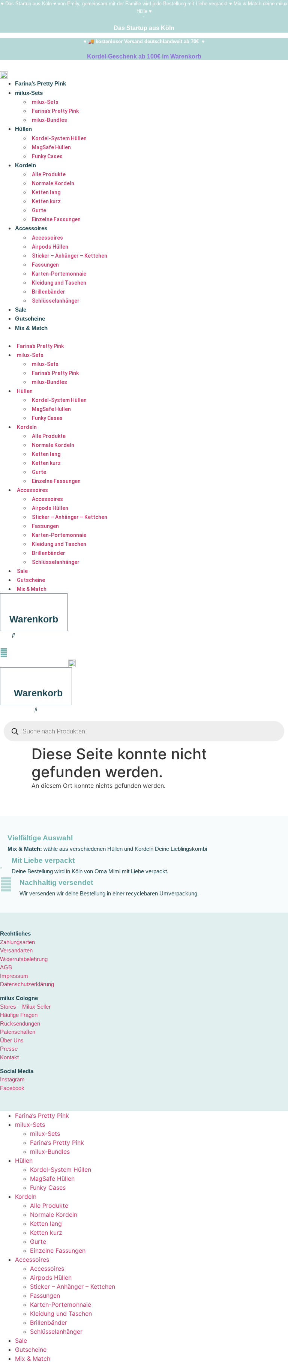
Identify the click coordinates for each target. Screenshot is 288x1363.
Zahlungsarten (17, 942)
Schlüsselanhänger (56, 301)
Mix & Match (31, 328)
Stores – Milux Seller (25, 1006)
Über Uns (12, 1040)
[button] (108, 336)
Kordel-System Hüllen (59, 138)
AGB (6, 967)
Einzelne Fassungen (56, 219)
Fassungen (45, 265)
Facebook (12, 1088)
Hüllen (23, 129)
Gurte (39, 210)
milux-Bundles (49, 120)
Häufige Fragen (19, 1015)
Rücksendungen (20, 1023)
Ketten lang (46, 192)
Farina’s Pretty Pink (40, 83)
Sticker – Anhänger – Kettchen (69, 256)
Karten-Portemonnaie (59, 274)
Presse (9, 1048)
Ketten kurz (46, 201)
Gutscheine (30, 318)
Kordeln (25, 165)
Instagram (12, 1079)
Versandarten (16, 950)
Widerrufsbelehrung (24, 959)
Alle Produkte (49, 174)
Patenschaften (17, 1032)
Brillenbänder (48, 292)
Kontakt (9, 1057)
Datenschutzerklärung (27, 984)
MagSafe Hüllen (51, 147)
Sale (20, 309)
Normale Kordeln (53, 183)
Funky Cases (47, 156)
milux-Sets (29, 93)
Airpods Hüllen (50, 247)
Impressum (14, 976)
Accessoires (31, 228)
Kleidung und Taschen (59, 283)
